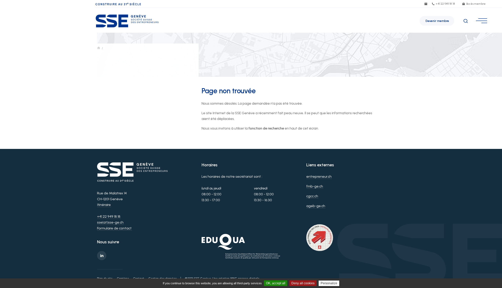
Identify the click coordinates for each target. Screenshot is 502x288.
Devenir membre (437, 21)
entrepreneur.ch (319, 176)
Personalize (329, 283)
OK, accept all (275, 283)
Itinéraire (104, 205)
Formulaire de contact (114, 228)
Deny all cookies (303, 283)
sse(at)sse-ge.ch (110, 222)
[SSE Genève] (127, 19)
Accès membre (476, 3)
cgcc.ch (312, 196)
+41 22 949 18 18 (445, 3)
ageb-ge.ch (315, 206)
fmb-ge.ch (314, 186)
